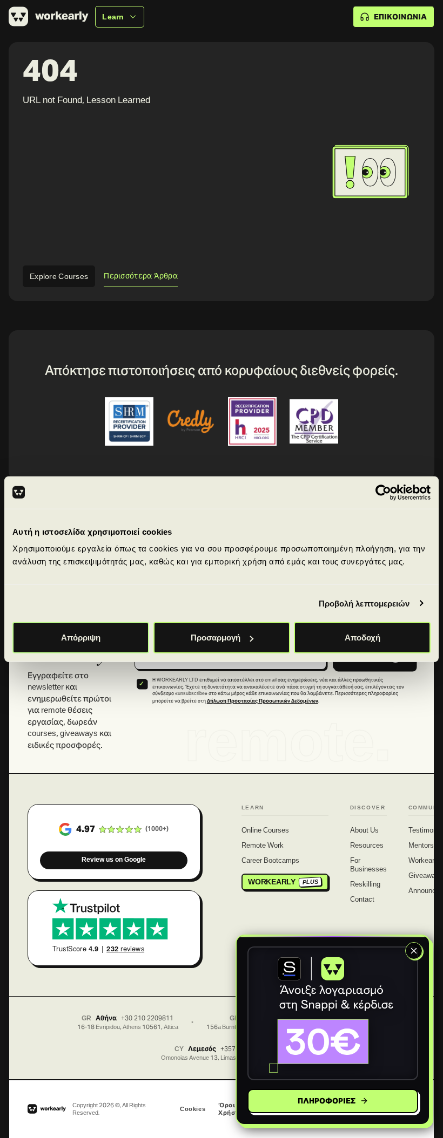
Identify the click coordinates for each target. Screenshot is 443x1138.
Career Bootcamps (270, 861)
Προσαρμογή (215, 637)
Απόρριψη (80, 637)
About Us (364, 831)
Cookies (192, 1109)
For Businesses (368, 865)
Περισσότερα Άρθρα (141, 276)
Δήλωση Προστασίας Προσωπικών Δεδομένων (262, 701)
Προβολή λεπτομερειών (364, 603)
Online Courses (265, 831)
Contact (362, 900)
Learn (113, 17)
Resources (367, 846)
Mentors (421, 846)
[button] (332, 1013)
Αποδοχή (362, 637)
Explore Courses (59, 276)
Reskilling (365, 885)
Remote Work (262, 846)
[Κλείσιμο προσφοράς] (413, 950)
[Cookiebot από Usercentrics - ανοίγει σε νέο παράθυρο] (383, 492)
